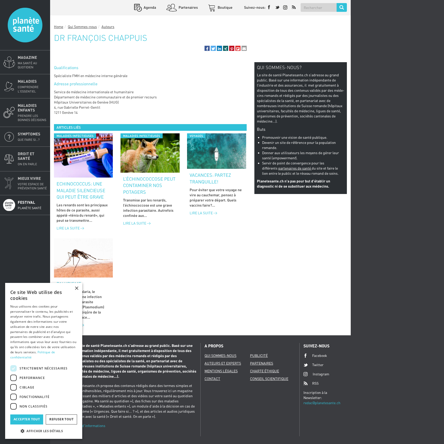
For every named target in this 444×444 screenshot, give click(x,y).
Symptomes (29, 137)
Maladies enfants (32, 112)
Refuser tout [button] (61, 419)
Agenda (149, 7)
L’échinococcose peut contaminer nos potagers (149, 185)
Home (58, 26)
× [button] (76, 288)
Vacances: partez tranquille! (210, 178)
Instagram (321, 374)
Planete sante (25, 25)
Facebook (319, 355)
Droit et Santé (27, 158)
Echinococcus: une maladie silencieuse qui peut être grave (81, 190)
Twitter (317, 365)
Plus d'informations (89, 425)
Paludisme (69, 283)
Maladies (28, 86)
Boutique (225, 7)
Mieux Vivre (32, 183)
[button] (207, 48)
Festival (29, 205)
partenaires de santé (295, 168)
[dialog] (43, 361)
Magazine (27, 62)
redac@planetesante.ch (321, 403)
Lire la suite (68, 228)
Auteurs (107, 26)
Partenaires (188, 7)
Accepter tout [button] (27, 419)
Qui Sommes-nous (82, 26)
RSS (315, 383)
